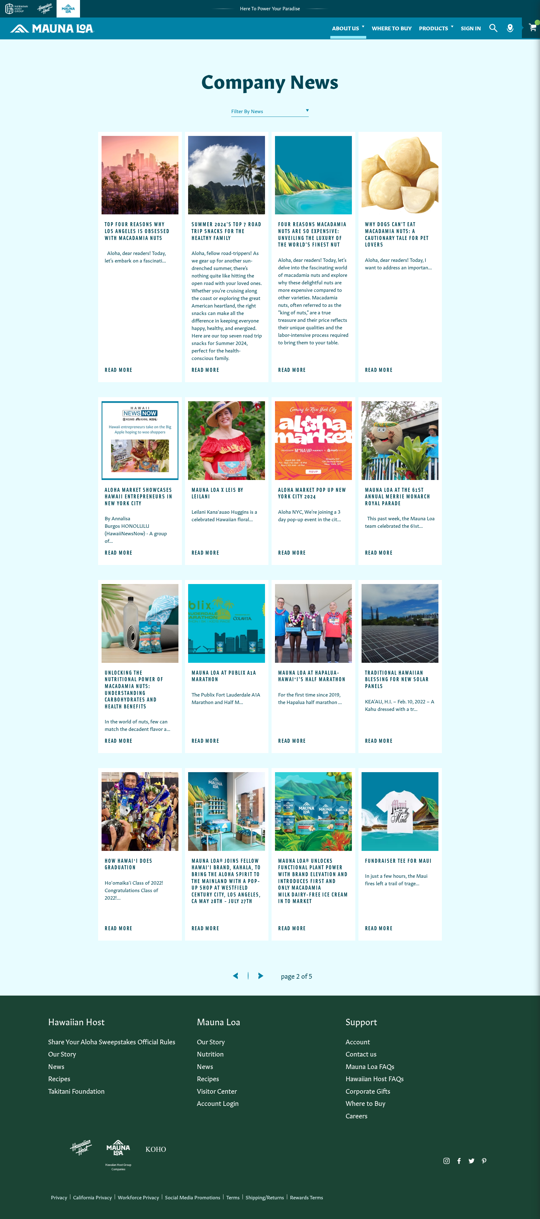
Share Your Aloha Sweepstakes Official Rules (111, 1041)
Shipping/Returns (265, 1196)
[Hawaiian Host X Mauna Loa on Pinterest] (484, 1159)
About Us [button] (345, 27)
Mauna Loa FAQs (370, 1065)
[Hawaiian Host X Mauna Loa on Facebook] (459, 1159)
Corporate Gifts (368, 1090)
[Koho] (156, 1148)
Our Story (62, 1053)
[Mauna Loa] (118, 1147)
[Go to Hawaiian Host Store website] (45, 8)
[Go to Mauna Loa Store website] (68, 8)
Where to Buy (392, 27)
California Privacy (92, 1196)
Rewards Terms (306, 1196)
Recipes (59, 1077)
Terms (233, 1196)
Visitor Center (217, 1090)
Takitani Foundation (76, 1090)
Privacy (59, 1196)
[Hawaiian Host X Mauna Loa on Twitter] (471, 1159)
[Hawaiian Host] (81, 1148)
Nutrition (210, 1053)
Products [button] (433, 27)
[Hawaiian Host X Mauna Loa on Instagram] (446, 1159)
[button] (493, 28)
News (56, 1065)
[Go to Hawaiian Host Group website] (16, 8)
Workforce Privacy (138, 1196)
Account (358, 1041)
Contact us (361, 1053)
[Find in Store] (510, 28)
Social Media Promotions (192, 1196)
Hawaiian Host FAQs (375, 1077)
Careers (357, 1115)
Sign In (471, 27)
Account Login (218, 1102)
